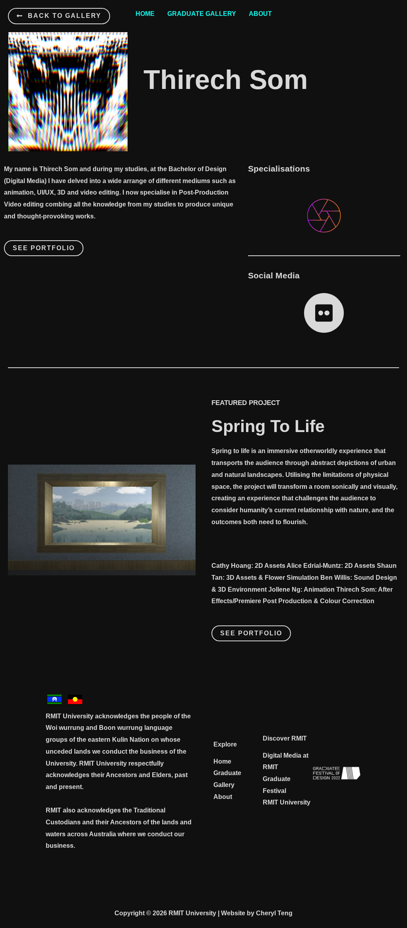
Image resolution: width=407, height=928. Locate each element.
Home (145, 13)
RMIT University (286, 802)
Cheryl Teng (274, 913)
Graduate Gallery (201, 13)
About (260, 13)
